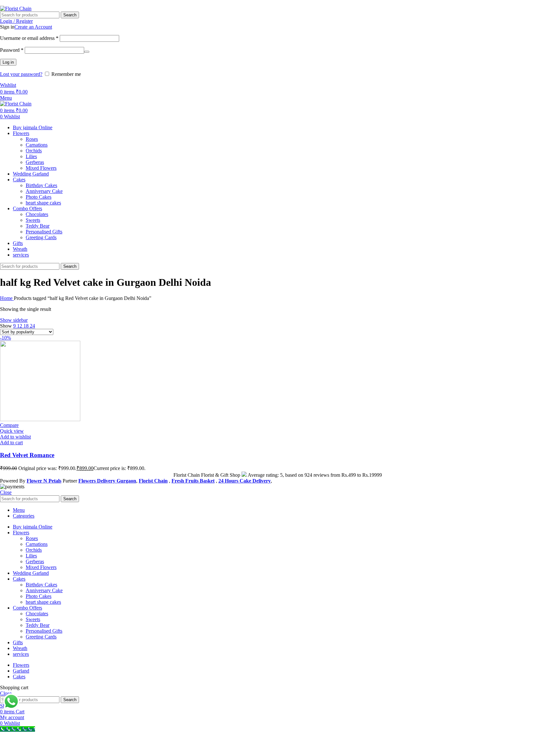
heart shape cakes (43, 202)
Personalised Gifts (44, 231)
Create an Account (33, 27)
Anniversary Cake (44, 191)
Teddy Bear (37, 226)
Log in (8, 62)
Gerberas (35, 162)
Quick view (12, 431)
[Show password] (86, 52)
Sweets (33, 220)
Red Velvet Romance (27, 455)
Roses (32, 139)
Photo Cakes (38, 197)
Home (7, 298)
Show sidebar (14, 320)
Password (11, 50)
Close (6, 492)
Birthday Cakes (41, 185)
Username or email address (29, 38)
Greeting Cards (41, 237)
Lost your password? (21, 74)
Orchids (34, 150)
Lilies (31, 156)
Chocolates (37, 214)
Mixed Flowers (41, 168)
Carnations (37, 145)
